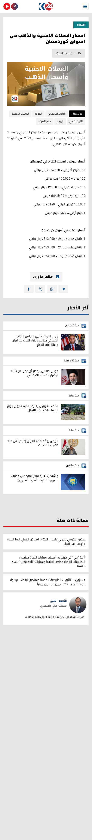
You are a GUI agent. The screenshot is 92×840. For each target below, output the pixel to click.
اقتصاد (81, 25)
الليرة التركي (76, 121)
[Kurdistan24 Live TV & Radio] (6, 6)
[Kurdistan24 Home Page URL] (46, 6)
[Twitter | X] (40, 289)
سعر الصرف (45, 121)
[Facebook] (29, 289)
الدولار (38, 113)
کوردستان (77, 113)
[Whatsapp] (52, 289)
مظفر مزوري (43, 277)
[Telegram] (63, 289)
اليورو (60, 121)
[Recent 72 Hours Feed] (14, 6)
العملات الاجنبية (20, 113)
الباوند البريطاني (56, 113)
